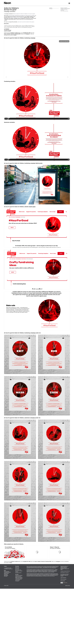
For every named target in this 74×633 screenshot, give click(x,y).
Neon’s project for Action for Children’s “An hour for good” (24, 13)
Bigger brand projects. (18, 577)
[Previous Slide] (68, 77)
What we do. (17, 567)
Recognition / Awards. (18, 570)
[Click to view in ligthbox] (20, 354)
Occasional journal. (18, 572)
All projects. (17, 580)
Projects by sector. (18, 576)
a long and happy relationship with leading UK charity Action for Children (21, 15)
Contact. (16, 571)
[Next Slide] (6, 77)
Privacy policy (63, 580)
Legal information (63, 577)
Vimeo (15, 35)
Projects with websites (18, 578)
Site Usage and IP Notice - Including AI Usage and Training (65, 575)
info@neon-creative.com (15, 561)
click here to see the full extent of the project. (26, 21)
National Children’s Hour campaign (16, 17)
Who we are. (17, 568)
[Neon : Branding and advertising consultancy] (7, 2)
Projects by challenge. (18, 575)
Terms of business (63, 579)
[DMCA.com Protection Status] (64, 582)
